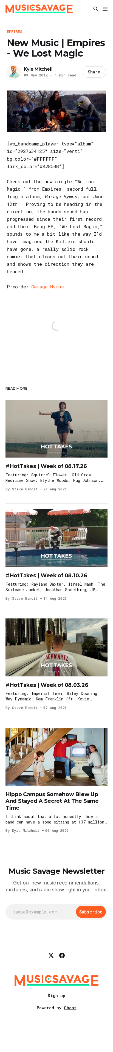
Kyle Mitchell (38, 69)
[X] (51, 955)
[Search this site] (95, 8)
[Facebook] (62, 955)
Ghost (70, 1007)
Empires (14, 31)
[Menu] (105, 8)
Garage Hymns (47, 286)
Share (94, 72)
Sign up (56, 995)
